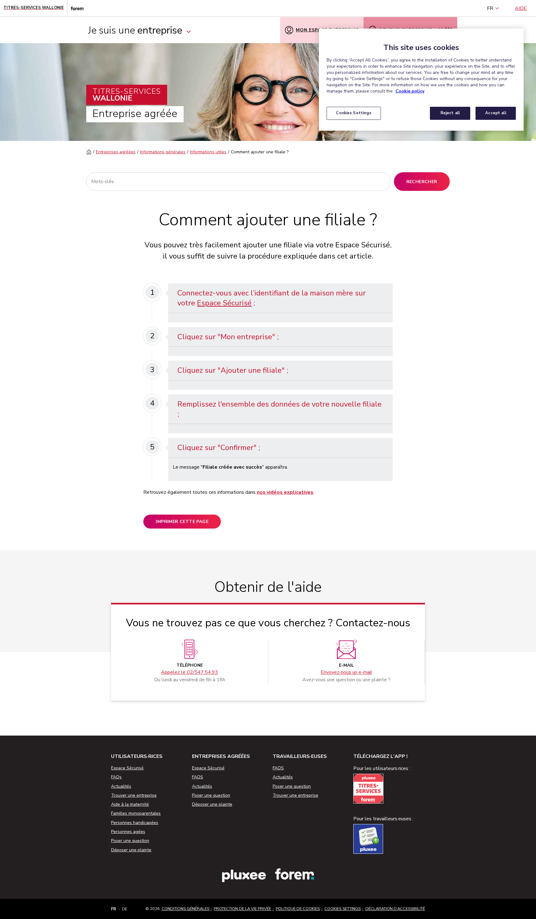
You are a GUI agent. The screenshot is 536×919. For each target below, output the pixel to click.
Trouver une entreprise (134, 795)
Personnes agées (128, 832)
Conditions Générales (185, 909)
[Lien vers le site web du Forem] (75, 8)
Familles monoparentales (136, 813)
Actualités (121, 786)
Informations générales (162, 152)
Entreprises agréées (116, 152)
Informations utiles (208, 152)
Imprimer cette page (182, 522)
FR (490, 8)
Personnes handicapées (134, 823)
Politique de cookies (298, 909)
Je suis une (135, 30)
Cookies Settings (342, 909)
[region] (421, 80)
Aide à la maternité (130, 804)
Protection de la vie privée (242, 909)
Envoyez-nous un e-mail (346, 672)
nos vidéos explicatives (285, 492)
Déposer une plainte (131, 850)
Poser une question (130, 841)
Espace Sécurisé (224, 303)
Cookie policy (409, 91)
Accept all (495, 113)
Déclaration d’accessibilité (395, 909)
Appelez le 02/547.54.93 (189, 672)
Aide (521, 8)
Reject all (450, 113)
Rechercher (421, 182)
